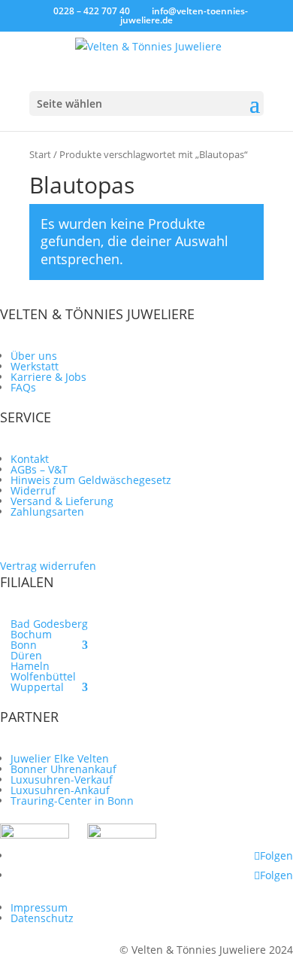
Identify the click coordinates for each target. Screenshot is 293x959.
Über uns (34, 356)
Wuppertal (37, 687)
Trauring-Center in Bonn (72, 800)
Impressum (39, 907)
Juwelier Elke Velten (60, 758)
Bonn (24, 645)
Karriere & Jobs (48, 377)
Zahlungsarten (47, 511)
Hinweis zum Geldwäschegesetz (91, 480)
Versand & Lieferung (62, 501)
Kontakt (30, 459)
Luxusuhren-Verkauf (62, 779)
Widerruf (33, 490)
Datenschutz (42, 918)
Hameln (30, 666)
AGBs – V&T (39, 469)
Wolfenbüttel (43, 676)
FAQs (23, 387)
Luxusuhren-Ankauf (60, 790)
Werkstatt (35, 366)
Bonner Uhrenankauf (63, 769)
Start (40, 154)
